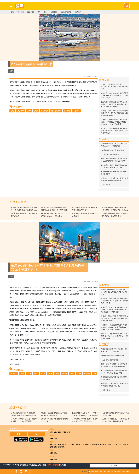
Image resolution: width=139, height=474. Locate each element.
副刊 (46, 12)
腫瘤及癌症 (87, 444)
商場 (50, 373)
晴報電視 (20, 12)
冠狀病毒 (76, 111)
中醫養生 (78, 444)
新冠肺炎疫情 (56, 111)
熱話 (64, 432)
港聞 (11, 71)
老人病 (125, 444)
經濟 (22, 373)
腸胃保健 (103, 444)
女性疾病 (118, 444)
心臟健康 (95, 444)
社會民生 (14, 373)
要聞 (59, 432)
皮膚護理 (53, 447)
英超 (72, 373)
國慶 (79, 373)
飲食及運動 (62, 444)
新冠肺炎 (21, 111)
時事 (39, 12)
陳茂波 (65, 373)
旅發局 (87, 373)
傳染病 (67, 111)
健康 (12, 12)
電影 (36, 373)
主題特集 (30, 12)
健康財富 (54, 12)
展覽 (43, 373)
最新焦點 (53, 432)
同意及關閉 (113, 466)
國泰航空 (45, 111)
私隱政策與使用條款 (52, 465)
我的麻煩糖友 (66, 12)
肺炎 (29, 111)
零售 (29, 373)
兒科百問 (111, 444)
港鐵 (57, 373)
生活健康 (70, 444)
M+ (95, 373)
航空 (36, 111)
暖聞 (68, 432)
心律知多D (78, 12)
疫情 (12, 111)
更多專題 (61, 447)
